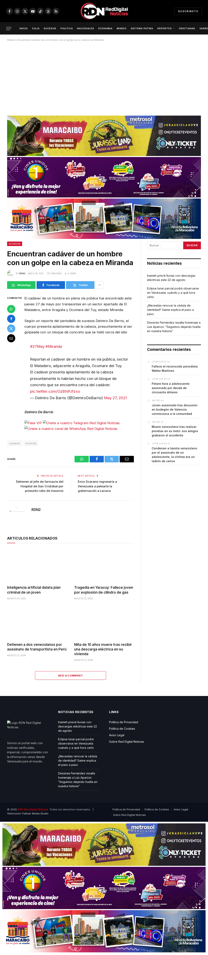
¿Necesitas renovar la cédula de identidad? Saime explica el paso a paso (170, 310)
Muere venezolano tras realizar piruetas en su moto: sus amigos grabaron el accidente (175, 431)
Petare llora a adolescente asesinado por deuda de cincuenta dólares (171, 388)
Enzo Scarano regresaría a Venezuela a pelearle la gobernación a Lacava (97, 486)
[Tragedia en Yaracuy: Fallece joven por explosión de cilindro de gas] (104, 565)
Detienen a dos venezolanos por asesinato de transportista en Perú (36, 647)
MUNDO (122, 28)
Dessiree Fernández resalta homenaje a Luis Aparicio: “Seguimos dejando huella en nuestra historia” (173, 327)
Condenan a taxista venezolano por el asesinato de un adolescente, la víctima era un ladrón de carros (174, 455)
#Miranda (54, 346)
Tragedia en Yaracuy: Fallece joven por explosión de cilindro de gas (103, 589)
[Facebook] (11, 319)
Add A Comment (70, 675)
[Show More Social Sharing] (99, 285)
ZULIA (36, 28)
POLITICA (67, 28)
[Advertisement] (104, 77)
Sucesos (15, 243)
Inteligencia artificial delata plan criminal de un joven (34, 589)
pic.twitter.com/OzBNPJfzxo (55, 391)
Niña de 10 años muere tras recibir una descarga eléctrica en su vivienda (103, 649)
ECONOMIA (105, 28)
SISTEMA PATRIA (142, 28)
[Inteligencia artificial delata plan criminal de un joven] (37, 565)
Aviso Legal (116, 735)
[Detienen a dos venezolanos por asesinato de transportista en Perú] (37, 622)
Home (10, 39)
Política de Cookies (122, 728)
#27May (37, 346)
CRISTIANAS (187, 28)
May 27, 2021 (115, 398)
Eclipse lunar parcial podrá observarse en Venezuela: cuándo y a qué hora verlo (173, 293)
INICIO (24, 28)
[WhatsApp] (11, 309)
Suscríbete (188, 11)
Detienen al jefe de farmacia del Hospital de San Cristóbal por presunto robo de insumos (39, 486)
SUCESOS (50, 28)
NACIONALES (85, 28)
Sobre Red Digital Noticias (126, 741)
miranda (30, 443)
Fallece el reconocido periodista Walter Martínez (175, 368)
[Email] (11, 338)
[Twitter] (11, 328)
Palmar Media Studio (35, 813)
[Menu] (8, 28)
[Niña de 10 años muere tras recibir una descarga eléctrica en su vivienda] (104, 622)
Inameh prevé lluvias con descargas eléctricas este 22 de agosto (77, 726)
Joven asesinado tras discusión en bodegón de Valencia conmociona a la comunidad (174, 409)
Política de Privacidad (123, 722)
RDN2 (22, 273)
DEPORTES (164, 28)
